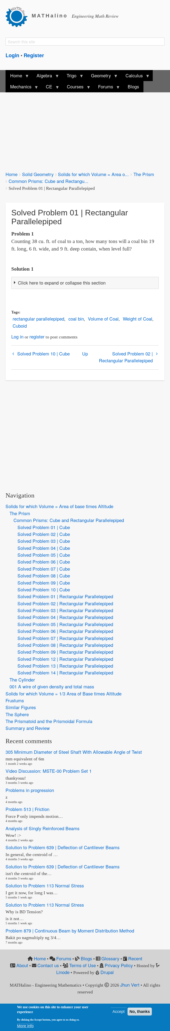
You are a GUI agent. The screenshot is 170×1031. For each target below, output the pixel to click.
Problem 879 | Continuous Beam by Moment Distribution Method (70, 930)
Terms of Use (82, 965)
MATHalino (50, 16)
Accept (118, 1011)
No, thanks (139, 1011)
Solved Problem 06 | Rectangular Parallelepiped (65, 631)
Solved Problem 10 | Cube (43, 353)
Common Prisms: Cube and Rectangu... (48, 181)
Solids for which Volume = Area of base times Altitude (59, 506)
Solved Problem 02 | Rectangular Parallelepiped (126, 356)
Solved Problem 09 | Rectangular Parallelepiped (65, 652)
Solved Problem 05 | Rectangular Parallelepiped (65, 624)
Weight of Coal (137, 318)
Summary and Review (28, 728)
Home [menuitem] (14, 76)
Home (11, 174)
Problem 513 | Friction (27, 809)
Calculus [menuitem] (132, 76)
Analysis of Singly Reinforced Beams (42, 828)
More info (25, 1026)
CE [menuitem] (46, 87)
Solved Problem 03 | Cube (43, 541)
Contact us (48, 965)
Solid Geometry (38, 174)
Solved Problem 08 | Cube (43, 575)
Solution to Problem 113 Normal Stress (45, 885)
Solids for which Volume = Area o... (93, 174)
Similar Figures (21, 707)
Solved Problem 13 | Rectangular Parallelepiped (65, 666)
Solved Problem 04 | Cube (43, 548)
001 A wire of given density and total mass (52, 686)
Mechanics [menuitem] (18, 87)
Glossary (110, 958)
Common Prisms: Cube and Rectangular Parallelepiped (69, 520)
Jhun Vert (129, 985)
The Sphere (17, 714)
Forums (63, 958)
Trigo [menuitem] (69, 76)
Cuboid (20, 326)
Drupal (107, 972)
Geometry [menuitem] (99, 76)
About (22, 965)
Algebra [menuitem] (42, 76)
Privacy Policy (119, 965)
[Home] (19, 16)
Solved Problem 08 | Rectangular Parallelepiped (65, 645)
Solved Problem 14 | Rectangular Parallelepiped (65, 672)
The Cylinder (22, 679)
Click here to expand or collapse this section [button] (62, 282)
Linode (63, 972)
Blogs (86, 958)
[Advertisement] (85, 129)
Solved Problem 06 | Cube (43, 561)
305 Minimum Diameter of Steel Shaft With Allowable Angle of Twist (74, 752)
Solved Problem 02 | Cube (43, 534)
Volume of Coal (103, 318)
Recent (135, 958)
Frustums (15, 700)
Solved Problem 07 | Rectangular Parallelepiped (65, 638)
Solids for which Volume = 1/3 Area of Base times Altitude (64, 693)
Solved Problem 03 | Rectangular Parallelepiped (65, 610)
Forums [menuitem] (103, 87)
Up (85, 353)
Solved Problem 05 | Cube (43, 555)
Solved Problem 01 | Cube (43, 527)
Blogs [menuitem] (133, 86)
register (36, 336)
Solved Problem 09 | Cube (43, 582)
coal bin (76, 318)
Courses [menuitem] (72, 87)
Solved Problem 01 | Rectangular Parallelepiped (65, 596)
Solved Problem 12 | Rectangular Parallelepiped (65, 659)
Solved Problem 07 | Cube (43, 569)
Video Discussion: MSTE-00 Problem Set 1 (49, 771)
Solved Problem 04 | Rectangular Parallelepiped (65, 617)
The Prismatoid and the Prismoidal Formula (49, 721)
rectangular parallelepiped (38, 318)
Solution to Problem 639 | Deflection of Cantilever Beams (63, 847)
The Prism (143, 174)
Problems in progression (30, 790)
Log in (17, 336)
